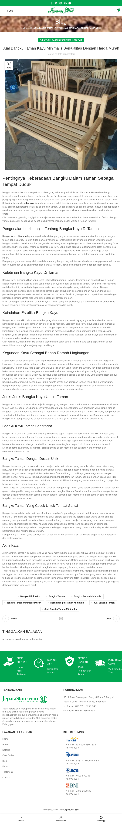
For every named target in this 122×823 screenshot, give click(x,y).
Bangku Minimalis (30, 596)
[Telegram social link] (70, 3)
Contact (6, 777)
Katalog (6, 749)
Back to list (61, 618)
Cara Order (8, 755)
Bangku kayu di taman (14, 236)
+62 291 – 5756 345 (85, 706)
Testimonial (8, 771)
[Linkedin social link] (65, 3)
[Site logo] (61, 10)
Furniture (45, 40)
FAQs (5, 766)
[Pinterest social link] (60, 3)
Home (22, 28)
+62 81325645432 (85, 710)
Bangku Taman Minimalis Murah (24, 602)
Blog (29, 28)
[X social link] (56, 3)
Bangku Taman (57, 596)
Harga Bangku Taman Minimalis (67, 602)
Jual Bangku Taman (104, 602)
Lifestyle (77, 40)
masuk (18, 639)
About (5, 744)
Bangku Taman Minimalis (87, 596)
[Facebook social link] (52, 3)
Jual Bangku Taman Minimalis (60, 609)
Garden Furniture (61, 40)
